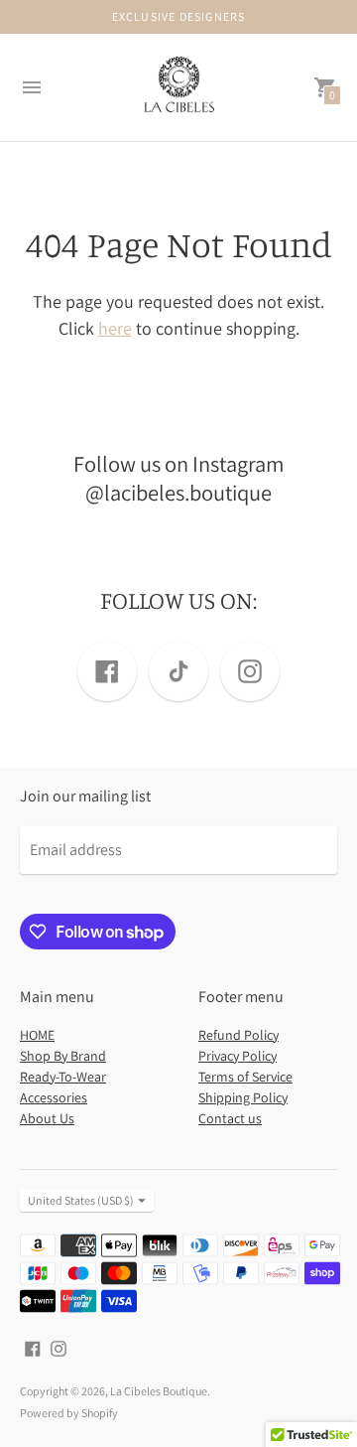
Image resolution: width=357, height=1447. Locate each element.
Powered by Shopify (69, 1412)
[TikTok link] (178, 671)
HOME (37, 1035)
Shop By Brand (63, 1056)
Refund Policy (238, 1035)
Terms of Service (245, 1076)
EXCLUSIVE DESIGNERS (179, 16)
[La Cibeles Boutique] (178, 88)
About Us (47, 1118)
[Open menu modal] (32, 87)
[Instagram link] (250, 671)
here (115, 328)
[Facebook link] (107, 671)
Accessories (53, 1097)
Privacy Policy (237, 1056)
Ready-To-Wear (63, 1076)
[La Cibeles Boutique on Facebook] (33, 1347)
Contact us (230, 1118)
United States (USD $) (81, 1200)
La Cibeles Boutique (158, 1390)
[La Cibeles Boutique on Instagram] (58, 1347)
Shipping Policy (243, 1097)
